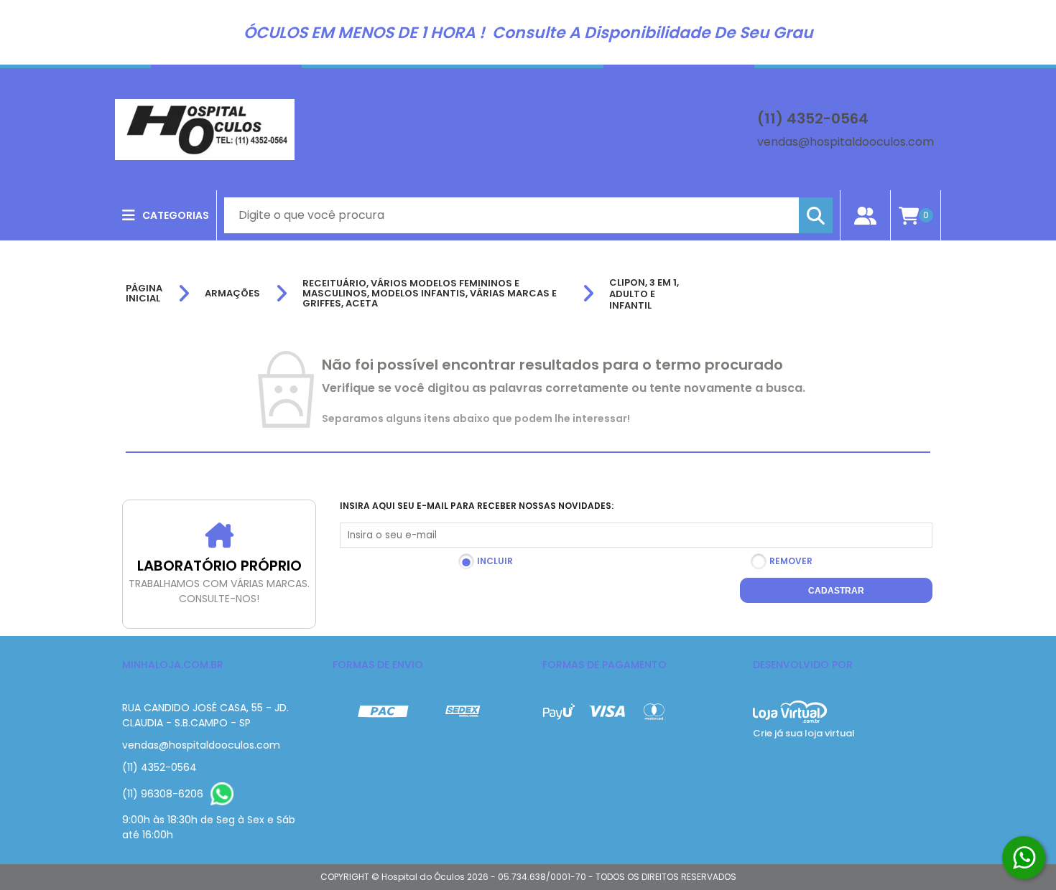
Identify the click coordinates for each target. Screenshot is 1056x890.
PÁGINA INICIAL (144, 294)
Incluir (495, 561)
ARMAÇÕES (232, 294)
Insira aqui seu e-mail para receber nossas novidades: (476, 506)
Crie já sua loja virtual (804, 733)
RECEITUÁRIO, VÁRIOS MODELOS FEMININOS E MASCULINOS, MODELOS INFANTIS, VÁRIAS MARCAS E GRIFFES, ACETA (429, 293)
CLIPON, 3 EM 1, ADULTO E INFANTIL (644, 294)
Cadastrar (836, 591)
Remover (790, 561)
